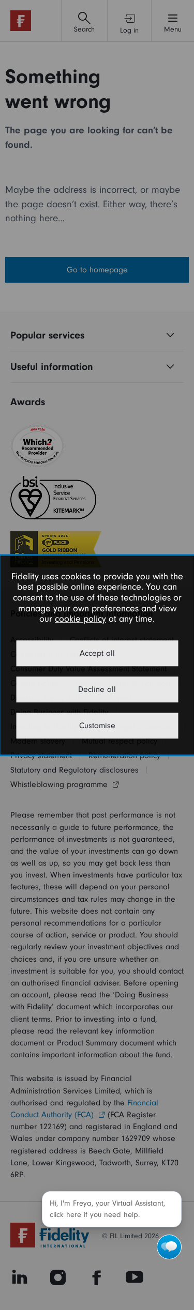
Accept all (97, 653)
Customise (97, 725)
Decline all (97, 689)
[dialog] (97, 655)
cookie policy (80, 619)
